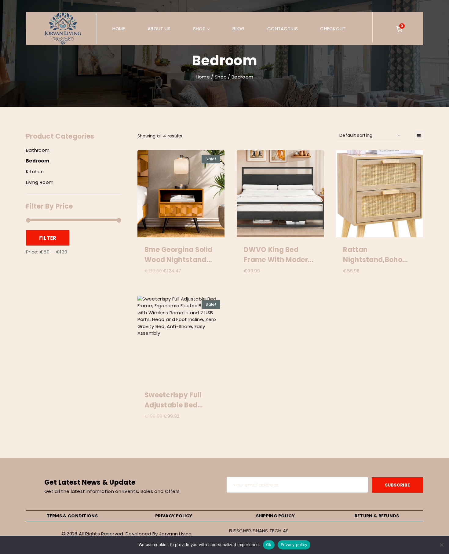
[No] (441, 545)
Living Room (39, 182)
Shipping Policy (275, 516)
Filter (48, 238)
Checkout (332, 28)
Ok (269, 544)
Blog (238, 28)
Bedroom (37, 161)
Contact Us (282, 28)
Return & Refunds (377, 516)
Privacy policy (294, 544)
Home (118, 28)
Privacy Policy (173, 516)
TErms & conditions (72, 516)
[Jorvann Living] (62, 28)
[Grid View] (408, 135)
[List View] (418, 135)
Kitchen (35, 171)
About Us (159, 28)
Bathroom (37, 150)
